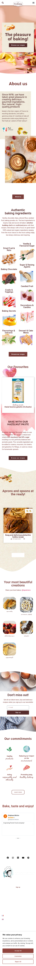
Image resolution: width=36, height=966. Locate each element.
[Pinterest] (28, 858)
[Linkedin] (18, 858)
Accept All (18, 951)
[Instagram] (13, 858)
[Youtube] (23, 858)
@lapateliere (26, 590)
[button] (2, 2)
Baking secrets (18, 405)
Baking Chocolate (9, 269)
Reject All (18, 961)
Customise (18, 956)
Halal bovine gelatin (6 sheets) (18, 407)
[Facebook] (8, 858)
